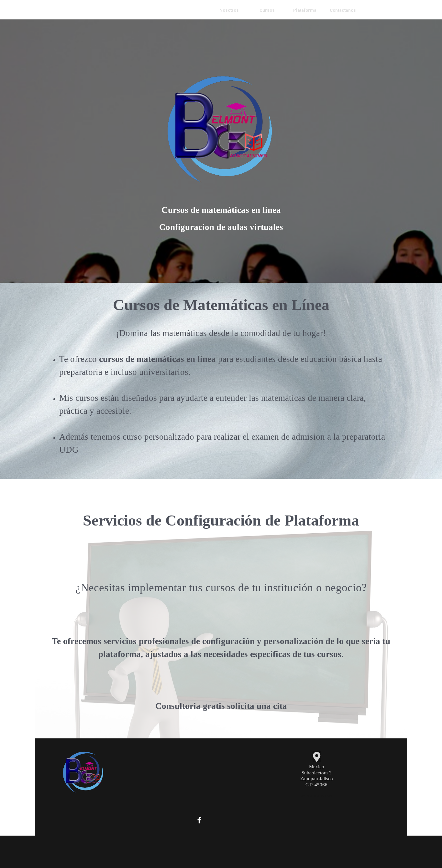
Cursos (267, 10)
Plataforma (304, 10)
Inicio (191, 10)
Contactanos (343, 10)
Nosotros (229, 10)
